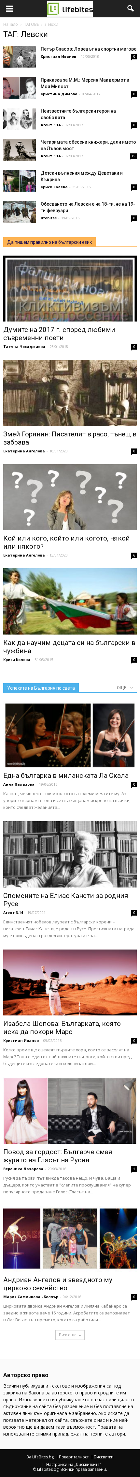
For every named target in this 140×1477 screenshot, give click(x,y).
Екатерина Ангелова (24, 450)
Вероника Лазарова (23, 1168)
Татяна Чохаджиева (24, 346)
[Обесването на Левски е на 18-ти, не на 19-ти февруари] (19, 212)
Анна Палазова (19, 784)
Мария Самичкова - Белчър (30, 1296)
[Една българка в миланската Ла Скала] (70, 734)
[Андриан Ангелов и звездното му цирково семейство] (70, 1239)
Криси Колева (54, 186)
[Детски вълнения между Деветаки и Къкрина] (19, 181)
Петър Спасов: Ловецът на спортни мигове (88, 49)
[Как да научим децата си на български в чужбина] (70, 601)
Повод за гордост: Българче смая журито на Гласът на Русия (57, 1156)
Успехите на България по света (41, 688)
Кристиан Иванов (58, 56)
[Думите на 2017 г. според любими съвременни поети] (70, 289)
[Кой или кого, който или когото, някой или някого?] (70, 497)
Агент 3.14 (50, 124)
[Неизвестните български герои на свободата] (19, 119)
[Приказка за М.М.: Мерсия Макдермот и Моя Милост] (19, 88)
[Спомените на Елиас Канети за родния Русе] (70, 854)
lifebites (49, 217)
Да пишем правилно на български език (49, 242)
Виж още (68, 1335)
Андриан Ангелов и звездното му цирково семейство (57, 1284)
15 (133, 156)
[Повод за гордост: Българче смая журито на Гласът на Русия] (70, 1110)
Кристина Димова (59, 93)
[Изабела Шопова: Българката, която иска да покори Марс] (70, 982)
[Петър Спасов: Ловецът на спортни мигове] (19, 57)
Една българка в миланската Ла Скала (66, 775)
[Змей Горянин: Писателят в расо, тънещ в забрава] (70, 393)
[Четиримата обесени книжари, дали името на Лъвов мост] (19, 150)
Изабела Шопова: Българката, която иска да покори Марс (62, 1028)
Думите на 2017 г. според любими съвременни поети (59, 334)
